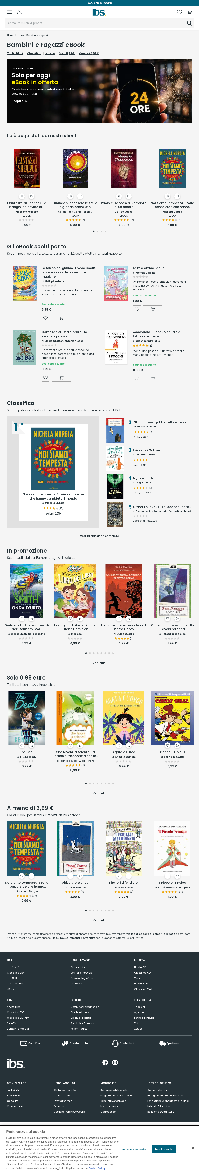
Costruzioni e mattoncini (85, 1007)
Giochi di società (81, 1017)
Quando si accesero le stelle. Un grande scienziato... (75, 205)
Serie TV (11, 1023)
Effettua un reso (63, 1101)
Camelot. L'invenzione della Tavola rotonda (172, 627)
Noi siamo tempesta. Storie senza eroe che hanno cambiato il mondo (26, 885)
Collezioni (76, 983)
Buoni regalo (14, 1095)
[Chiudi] (193, 1148)
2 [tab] (97, 231)
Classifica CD (142, 972)
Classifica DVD (15, 1012)
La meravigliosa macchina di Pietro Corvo (124, 627)
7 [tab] (109, 653)
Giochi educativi (80, 1012)
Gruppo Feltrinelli (157, 1090)
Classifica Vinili (143, 989)
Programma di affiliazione (116, 1095)
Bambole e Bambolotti (84, 1023)
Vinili (137, 978)
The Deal (26, 752)
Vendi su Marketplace (113, 1101)
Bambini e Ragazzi (18, 1028)
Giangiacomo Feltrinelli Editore (165, 1095)
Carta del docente (65, 1090)
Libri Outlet (13, 978)
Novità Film (13, 1007)
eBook (10, 989)
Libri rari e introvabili (82, 972)
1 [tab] (93, 231)
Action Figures (79, 1028)
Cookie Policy (97, 1168)
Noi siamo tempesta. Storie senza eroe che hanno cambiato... (172, 205)
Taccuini (139, 1007)
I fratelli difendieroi (124, 883)
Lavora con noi (109, 1106)
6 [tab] (105, 653)
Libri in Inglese (15, 983)
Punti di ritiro (14, 1090)
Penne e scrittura (144, 1017)
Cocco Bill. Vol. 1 (172, 752)
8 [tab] (113, 653)
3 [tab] (101, 231)
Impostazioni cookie (134, 1149)
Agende (139, 1012)
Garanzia (59, 1106)
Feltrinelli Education (158, 1106)
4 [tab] (105, 231)
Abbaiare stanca (75, 883)
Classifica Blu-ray (18, 1017)
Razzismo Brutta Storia (160, 1111)
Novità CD (140, 967)
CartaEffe (12, 1101)
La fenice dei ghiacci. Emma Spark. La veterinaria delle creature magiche (69, 272)
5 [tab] (101, 653)
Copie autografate (82, 978)
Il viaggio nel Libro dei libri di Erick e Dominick (75, 627)
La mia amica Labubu (150, 268)
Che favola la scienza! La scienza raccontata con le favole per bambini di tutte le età (75, 754)
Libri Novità (13, 967)
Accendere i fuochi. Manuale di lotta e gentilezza (157, 334)
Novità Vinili (141, 983)
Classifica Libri (15, 972)
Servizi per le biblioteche (114, 1090)
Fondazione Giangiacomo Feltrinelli (168, 1101)
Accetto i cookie (164, 1149)
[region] (99, 1148)
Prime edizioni (79, 967)
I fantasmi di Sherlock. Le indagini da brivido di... (26, 205)
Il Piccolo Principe (172, 883)
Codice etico (108, 1111)
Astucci (138, 1028)
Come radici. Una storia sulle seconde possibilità (64, 334)
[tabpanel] (99, 91)
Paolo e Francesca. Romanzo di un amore (124, 205)
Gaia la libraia (15, 1106)
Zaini (137, 1023)
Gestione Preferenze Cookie (69, 1111)
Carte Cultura (62, 1095)
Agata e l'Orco (124, 752)
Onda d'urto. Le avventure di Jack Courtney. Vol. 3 (26, 627)
